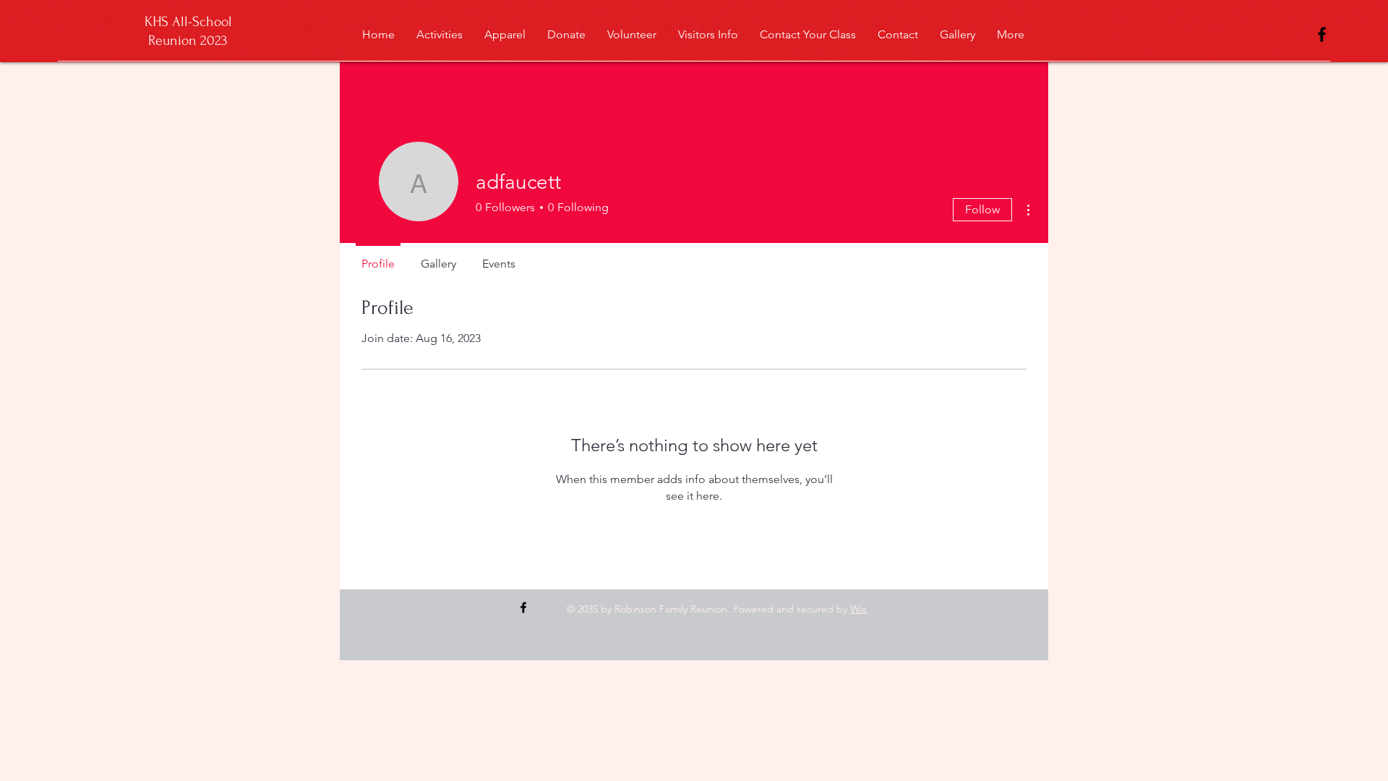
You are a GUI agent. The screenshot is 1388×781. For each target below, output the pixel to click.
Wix (858, 608)
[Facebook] (1322, 34)
